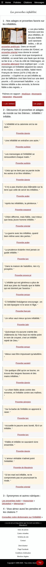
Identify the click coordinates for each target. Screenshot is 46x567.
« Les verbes (9, 104)
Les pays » (38, 104)
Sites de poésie (23, 530)
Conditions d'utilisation (23, 553)
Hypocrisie (28, 501)
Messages (39, 2)
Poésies (17, 2)
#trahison (26, 94)
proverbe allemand (10, 64)
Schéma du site (23, 537)
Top (40, 563)
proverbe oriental (9, 52)
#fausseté (17, 97)
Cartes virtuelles (23, 533)
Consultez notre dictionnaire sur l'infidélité (21, 517)
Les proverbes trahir (11, 501)
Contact (23, 540)
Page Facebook (23, 549)
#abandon (7, 97)
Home (8, 2)
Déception (6, 503)
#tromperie (36, 94)
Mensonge (19, 503)
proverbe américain (11, 46)
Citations (28, 2)
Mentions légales (23, 556)
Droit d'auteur (23, 546)
